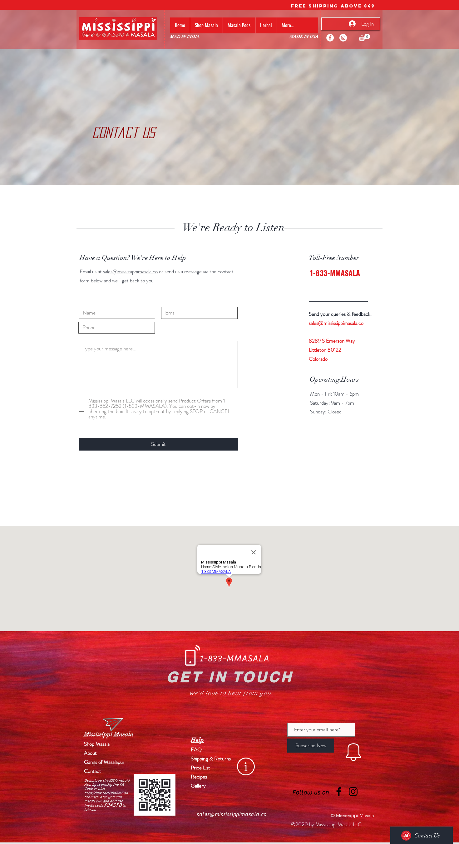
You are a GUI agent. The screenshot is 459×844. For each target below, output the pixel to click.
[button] (364, 37)
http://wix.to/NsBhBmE (103, 793)
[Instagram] (343, 37)
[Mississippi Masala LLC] (330, 37)
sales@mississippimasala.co (130, 271)
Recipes (199, 776)
